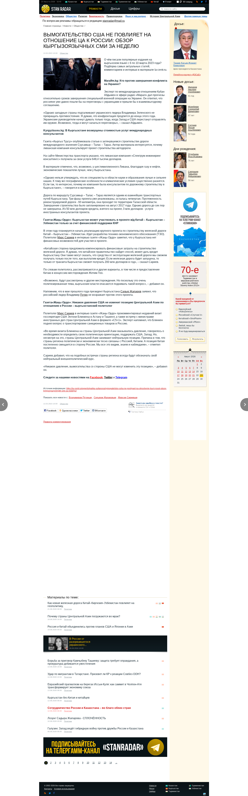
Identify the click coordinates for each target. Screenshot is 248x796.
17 (178, 375)
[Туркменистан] (160, 616)
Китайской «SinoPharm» (190, 318)
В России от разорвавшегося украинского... (79, 641)
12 (99, 762)
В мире (168, 2)
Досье (151, 788)
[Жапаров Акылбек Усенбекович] (180, 102)
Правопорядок (114, 16)
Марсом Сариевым (127, 397)
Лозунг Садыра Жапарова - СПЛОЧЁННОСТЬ (77, 718)
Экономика (58, 16)
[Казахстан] (151, 616)
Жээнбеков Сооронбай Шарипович (193, 109)
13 (105, 762)
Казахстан (72, 2)
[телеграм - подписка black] (105, 756)
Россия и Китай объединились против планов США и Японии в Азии (90, 626)
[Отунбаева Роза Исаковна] (180, 167)
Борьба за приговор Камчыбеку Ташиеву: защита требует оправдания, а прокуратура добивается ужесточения (93, 662)
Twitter (108, 377)
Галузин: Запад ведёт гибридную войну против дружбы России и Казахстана (95, 728)
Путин (84, 294)
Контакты (48, 789)
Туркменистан (124, 2)
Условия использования (64, 789)
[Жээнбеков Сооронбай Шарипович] (180, 120)
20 (190, 375)
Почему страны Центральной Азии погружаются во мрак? (84, 616)
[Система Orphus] (147, 413)
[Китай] (163, 603)
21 (193, 375)
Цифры (152, 791)
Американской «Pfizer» (189, 322)
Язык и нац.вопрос (135, 16)
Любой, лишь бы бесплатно (186, 326)
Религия (82, 16)
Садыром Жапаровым (105, 397)
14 (110, 762)
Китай (156, 2)
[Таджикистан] (157, 616)
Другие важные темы (195, 16)
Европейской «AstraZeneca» (186, 310)
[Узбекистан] (160, 603)
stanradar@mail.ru (114, 20)
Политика (45, 16)
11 (93, 762)
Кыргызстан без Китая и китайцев (69, 697)
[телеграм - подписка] (190, 255)
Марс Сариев (65, 237)
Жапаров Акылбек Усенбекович (194, 89)
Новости (67, 26)
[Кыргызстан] (73, 53)
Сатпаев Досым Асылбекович (194, 127)
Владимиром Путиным (80, 397)
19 (186, 375)
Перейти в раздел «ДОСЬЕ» (187, 75)
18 (182, 375)
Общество (71, 16)
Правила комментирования (57, 422)
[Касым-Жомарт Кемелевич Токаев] (185, 43)
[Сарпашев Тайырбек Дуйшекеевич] (180, 186)
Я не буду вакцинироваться (192, 331)
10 (88, 762)
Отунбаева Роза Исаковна (195, 155)
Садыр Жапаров (130, 291)
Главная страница (52, 26)
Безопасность (96, 16)
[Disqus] (105, 467)
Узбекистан (142, 2)
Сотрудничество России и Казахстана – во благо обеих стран (89, 707)
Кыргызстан (89, 2)
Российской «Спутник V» (190, 315)
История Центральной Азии (165, 16)
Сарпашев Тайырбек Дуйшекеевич (194, 174)
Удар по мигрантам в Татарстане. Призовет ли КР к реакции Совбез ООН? (94, 674)
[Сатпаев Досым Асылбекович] (180, 140)
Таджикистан (106, 2)
